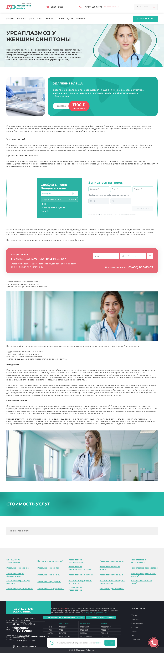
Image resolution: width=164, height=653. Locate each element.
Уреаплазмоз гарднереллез (76, 561)
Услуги (10, 19)
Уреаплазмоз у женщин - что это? (143, 574)
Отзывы (50, 19)
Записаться (143, 208)
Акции (60, 19)
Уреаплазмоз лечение (17, 568)
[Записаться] (150, 256)
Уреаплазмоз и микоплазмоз (138, 561)
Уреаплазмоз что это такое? (141, 581)
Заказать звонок (111, 7)
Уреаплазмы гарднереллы (50, 588)
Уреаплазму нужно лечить (19, 588)
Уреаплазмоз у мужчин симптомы (80, 581)
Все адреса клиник (26, 646)
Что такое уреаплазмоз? (112, 588)
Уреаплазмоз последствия (144, 568)
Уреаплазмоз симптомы (81, 575)
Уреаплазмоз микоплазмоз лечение (80, 567)
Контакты (81, 19)
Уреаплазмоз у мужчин (49, 581)
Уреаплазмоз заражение (112, 561)
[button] (74, 193)
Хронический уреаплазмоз (75, 588)
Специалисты (36, 19)
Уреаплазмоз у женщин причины (18, 581)
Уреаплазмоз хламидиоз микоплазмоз (112, 581)
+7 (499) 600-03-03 (140, 267)
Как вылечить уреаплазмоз (13, 561)
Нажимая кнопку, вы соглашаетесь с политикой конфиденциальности (112, 214)
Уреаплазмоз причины (48, 575)
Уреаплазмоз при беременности (15, 574)
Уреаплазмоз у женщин (112, 575)
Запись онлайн (145, 19)
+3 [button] (74, 193)
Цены (70, 19)
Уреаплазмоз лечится (48, 568)
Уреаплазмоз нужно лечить (110, 567)
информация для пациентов (96, 613)
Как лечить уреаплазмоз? (50, 561)
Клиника (21, 19)
